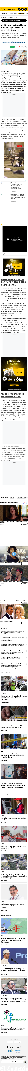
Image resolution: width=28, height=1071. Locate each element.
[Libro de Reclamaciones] (18, 1028)
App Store (10, 1018)
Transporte (3, 670)
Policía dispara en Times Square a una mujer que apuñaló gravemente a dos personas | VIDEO (12, 732)
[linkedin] (18, 1024)
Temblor (15, 13)
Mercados (3, 699)
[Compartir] (25, 47)
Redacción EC (6, 71)
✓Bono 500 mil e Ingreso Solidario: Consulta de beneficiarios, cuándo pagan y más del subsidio (14, 41)
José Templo (4, 857)
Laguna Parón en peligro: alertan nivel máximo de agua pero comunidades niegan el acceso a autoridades (12, 609)
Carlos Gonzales (5, 679)
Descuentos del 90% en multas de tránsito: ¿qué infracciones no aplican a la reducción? (14, 674)
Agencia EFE (4, 737)
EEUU (2, 728)
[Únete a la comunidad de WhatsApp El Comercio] (12, 47)
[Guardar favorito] (22, 47)
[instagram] (13, 1024)
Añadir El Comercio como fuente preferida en (13, 20)
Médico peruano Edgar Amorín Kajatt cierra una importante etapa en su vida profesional (13, 882)
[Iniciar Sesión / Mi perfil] (25, 9)
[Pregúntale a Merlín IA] (25, 1062)
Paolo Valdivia (4, 799)
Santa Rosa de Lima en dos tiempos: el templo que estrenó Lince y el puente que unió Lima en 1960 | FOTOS (12, 622)
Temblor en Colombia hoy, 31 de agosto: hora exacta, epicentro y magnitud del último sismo (13, 917)
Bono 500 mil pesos (21, 478)
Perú (2, 757)
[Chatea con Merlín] (19, 9)
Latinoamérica (4, 942)
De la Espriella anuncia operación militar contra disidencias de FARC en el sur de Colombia (13, 946)
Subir (13, 1038)
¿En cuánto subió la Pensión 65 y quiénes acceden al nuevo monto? (13, 795)
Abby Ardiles (4, 766)
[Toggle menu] (2, 9)
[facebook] (7, 1024)
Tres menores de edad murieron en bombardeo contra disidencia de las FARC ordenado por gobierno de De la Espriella (13, 976)
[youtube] (15, 1024)
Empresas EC (21, 13)
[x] (10, 1024)
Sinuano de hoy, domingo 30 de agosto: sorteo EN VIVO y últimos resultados (13, 1005)
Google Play (18, 1018)
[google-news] (20, 1024)
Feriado (10, 13)
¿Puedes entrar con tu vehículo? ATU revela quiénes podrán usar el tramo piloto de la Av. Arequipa (14, 852)
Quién (2, 792)
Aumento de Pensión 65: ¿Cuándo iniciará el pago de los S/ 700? (13, 823)
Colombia (12, 478)
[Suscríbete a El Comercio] (22, 9)
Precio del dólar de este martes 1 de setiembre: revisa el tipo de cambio (11, 703)
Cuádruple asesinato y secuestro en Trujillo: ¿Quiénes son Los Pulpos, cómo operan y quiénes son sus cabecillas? (13, 762)
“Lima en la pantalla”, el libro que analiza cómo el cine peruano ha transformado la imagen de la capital (12, 635)
